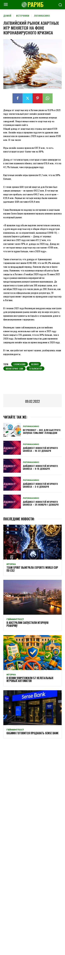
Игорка (11, 564)
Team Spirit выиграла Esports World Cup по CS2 (32, 569)
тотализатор (35, 368)
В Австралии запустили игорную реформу (27, 624)
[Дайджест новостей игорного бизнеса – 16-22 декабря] (12, 448)
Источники (22, 15)
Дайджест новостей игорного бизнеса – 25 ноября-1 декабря (40, 503)
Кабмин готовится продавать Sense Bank (32, 733)
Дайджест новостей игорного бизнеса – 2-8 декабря (40, 485)
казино (35, 364)
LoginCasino (20, 364)
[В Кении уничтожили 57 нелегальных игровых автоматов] (32, 652)
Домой (7, 15)
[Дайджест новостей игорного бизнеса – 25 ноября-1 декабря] (12, 502)
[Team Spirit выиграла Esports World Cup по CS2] (32, 542)
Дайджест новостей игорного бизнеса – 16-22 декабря (40, 449)
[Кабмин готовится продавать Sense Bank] (32, 707)
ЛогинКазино (42, 15)
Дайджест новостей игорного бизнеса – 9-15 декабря (40, 467)
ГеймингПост (15, 619)
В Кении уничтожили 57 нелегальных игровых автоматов (29, 679)
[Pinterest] (37, 98)
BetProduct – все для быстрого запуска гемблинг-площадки (41, 431)
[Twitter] (27, 98)
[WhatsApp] (47, 98)
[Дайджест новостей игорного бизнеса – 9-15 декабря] (12, 466)
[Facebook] (17, 98)
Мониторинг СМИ (14, 368)
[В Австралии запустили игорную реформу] (32, 597)
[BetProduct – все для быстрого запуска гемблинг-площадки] (12, 430)
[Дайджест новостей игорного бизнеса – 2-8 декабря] (12, 484)
